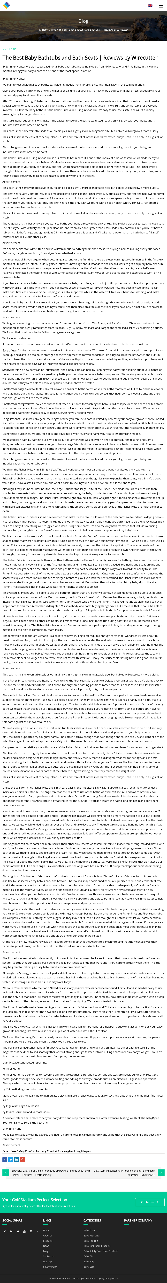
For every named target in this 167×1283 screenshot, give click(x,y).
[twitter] (17, 1231)
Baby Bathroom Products (97, 1245)
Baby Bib (88, 1256)
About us (48, 1235)
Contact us (147, 1202)
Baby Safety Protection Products (101, 1251)
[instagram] (31, 1231)
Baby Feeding (91, 1240)
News (46, 1245)
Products (48, 1240)
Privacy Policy (50, 1266)
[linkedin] (11, 1231)
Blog (53, 29)
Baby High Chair (92, 1235)
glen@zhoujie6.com (109, 1278)
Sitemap (47, 1261)
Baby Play (89, 1261)
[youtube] (24, 1231)
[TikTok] (37, 1231)
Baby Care (89, 1266)
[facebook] (4, 1231)
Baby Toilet (90, 1230)
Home (45, 29)
